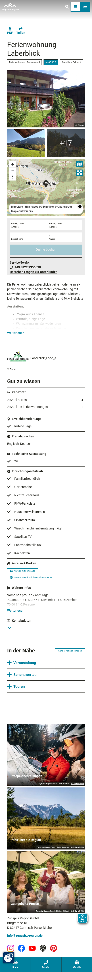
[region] (46, 187)
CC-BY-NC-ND (77, 784)
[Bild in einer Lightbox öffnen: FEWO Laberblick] (46, 98)
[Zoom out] (12, 171)
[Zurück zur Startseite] (10, 7)
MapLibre (17, 206)
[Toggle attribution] (80, 206)
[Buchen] (85, 7)
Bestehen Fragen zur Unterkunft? (33, 272)
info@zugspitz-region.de (25, 935)
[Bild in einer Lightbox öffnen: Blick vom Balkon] (26, 143)
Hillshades (31, 206)
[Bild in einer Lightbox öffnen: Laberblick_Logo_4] (18, 356)
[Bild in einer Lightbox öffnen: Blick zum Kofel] (66, 143)
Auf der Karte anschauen (70, 650)
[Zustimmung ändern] (8, 957)
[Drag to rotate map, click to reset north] (12, 177)
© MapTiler (47, 206)
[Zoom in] (12, 164)
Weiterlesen (15, 333)
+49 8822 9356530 (28, 267)
